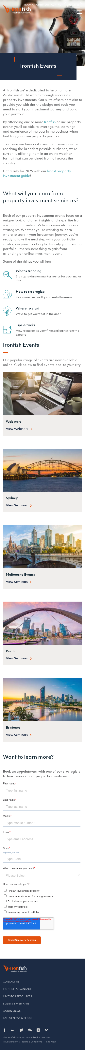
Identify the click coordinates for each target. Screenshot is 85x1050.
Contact (57, 4)
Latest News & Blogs (17, 1018)
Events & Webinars (16, 1003)
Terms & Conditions (32, 1041)
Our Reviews (12, 1010)
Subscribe (73, 4)
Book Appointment (36, 4)
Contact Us (11, 981)
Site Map (51, 1041)
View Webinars (17, 429)
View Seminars (17, 505)
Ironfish (50, 122)
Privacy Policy (10, 1041)
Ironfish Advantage (17, 989)
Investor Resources (17, 996)
